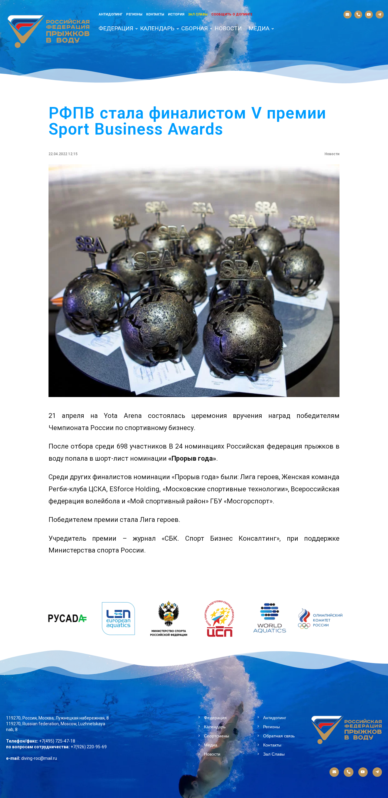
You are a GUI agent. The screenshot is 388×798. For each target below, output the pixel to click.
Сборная (194, 28)
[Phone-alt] (358, 14)
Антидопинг (110, 14)
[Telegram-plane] (379, 14)
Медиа (259, 28)
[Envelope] (347, 14)
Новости (228, 28)
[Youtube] (369, 14)
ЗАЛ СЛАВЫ (198, 14)
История (176, 14)
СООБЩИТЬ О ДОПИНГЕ (231, 14)
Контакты (155, 14)
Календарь (157, 28)
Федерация (116, 28)
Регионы (134, 14)
